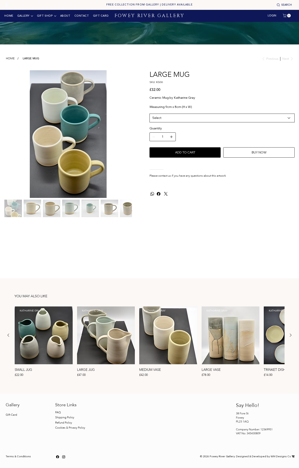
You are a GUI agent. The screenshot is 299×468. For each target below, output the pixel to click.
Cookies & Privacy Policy (70, 428)
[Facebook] (158, 194)
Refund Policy (63, 423)
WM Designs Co (283, 456)
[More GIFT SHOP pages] (55, 16)
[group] (149, 342)
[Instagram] (6, 5)
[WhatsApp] (152, 194)
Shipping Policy (64, 417)
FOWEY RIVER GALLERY (149, 16)
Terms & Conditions (18, 456)
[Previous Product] (8, 335)
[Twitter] (166, 194)
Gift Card (11, 415)
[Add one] (171, 136)
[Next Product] (290, 335)
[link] (287, 15)
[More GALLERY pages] (32, 16)
